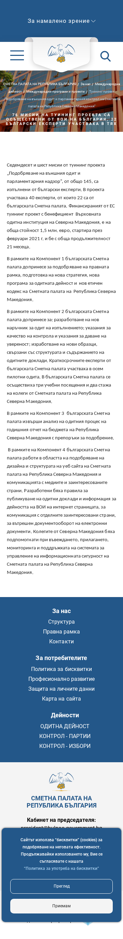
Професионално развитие (61, 679)
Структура (61, 622)
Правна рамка (61, 631)
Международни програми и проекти (55, 91)
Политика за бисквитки (61, 669)
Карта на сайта (61, 698)
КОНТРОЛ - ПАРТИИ (64, 736)
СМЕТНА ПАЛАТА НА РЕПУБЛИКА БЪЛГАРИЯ (39, 83)
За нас (86, 83)
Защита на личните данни (61, 689)
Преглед (62, 886)
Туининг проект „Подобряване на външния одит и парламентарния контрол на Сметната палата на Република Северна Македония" (61, 98)
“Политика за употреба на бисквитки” (61, 868)
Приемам (61, 906)
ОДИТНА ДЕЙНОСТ (64, 726)
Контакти (61, 641)
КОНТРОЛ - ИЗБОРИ (64, 746)
